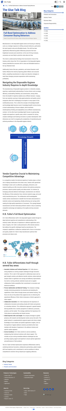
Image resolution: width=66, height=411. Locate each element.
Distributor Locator (8, 394)
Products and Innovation (10, 367)
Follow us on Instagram (47, 389)
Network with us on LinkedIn (50, 389)
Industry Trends (8, 364)
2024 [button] (46, 36)
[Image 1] (47, 395)
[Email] (60, 6)
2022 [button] (46, 40)
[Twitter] (55, 6)
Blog (6, 5)
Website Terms (26, 407)
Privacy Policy (32, 407)
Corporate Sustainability (29, 375)
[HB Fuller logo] (6, 2)
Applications (7, 383)
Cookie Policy (38, 407)
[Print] (62, 6)
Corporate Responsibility (50, 23)
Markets (6, 381)
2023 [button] (46, 38)
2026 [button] (46, 31)
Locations (7, 396)
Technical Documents (9, 377)
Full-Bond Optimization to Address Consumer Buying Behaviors (22, 5)
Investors (46, 377)
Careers (46, 375)
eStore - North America (29, 390)
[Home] (3, 5)
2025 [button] (46, 33)
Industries (7, 379)
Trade (25, 394)
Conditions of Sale (8, 390)
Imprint (43, 407)
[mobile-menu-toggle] (64, 2)
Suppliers (46, 383)
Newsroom (46, 379)
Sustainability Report (28, 377)
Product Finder (8, 375)
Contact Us (7, 392)
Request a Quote (8, 398)
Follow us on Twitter (53, 389)
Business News (47, 20)
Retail (25, 392)
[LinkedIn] (58, 6)
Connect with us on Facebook (44, 389)
